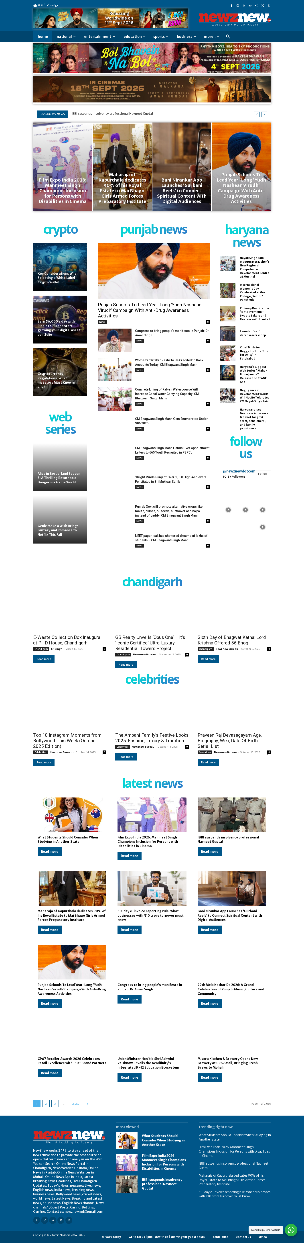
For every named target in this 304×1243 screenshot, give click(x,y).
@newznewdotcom (239, 471)
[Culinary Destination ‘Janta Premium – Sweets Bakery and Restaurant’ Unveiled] (227, 313)
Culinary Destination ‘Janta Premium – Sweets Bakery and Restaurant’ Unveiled (255, 314)
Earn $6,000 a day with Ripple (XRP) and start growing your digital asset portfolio (59, 328)
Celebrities (40, 752)
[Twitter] (263, 5)
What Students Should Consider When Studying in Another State (68, 839)
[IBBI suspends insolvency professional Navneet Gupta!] (232, 814)
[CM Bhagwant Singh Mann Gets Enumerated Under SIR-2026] (115, 428)
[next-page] (87, 1103)
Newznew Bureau (144, 654)
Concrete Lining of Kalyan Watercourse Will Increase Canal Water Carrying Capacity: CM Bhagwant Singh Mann (167, 394)
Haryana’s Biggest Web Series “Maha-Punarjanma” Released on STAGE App (253, 374)
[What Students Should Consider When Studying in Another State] (72, 814)
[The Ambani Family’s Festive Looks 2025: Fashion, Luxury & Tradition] (151, 711)
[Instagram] (238, 5)
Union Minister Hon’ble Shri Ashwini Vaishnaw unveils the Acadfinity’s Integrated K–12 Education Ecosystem (148, 1063)
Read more (43, 659)
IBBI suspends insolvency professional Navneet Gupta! (112, 114)
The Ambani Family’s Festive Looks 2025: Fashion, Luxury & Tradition (151, 737)
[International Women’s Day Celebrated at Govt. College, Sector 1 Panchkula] (227, 290)
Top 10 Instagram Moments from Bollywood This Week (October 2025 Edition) (67, 740)
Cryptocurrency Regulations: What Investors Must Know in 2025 (56, 380)
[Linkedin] (244, 5)
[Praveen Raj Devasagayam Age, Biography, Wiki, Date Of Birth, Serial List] (234, 711)
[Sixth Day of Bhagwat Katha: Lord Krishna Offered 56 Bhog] (234, 613)
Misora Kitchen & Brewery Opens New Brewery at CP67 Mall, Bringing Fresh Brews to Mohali (228, 1063)
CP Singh (56, 648)
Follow (263, 474)
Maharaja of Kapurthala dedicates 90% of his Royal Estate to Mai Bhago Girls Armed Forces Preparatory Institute (72, 915)
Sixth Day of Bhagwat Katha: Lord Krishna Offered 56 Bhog (232, 640)
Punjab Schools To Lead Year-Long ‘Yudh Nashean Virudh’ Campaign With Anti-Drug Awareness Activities (149, 310)
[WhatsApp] (269, 5)
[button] (228, 37)
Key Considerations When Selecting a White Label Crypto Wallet (58, 278)
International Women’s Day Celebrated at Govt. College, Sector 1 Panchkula (254, 292)
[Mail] (250, 5)
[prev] (257, 114)
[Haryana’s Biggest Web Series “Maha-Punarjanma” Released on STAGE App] (227, 372)
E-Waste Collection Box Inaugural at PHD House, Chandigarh (67, 640)
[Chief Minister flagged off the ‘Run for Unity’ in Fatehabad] (227, 353)
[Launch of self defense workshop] (227, 333)
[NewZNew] (235, 19)
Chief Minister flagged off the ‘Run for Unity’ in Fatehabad (254, 353)
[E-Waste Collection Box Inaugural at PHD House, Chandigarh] (69, 613)
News (102, 321)
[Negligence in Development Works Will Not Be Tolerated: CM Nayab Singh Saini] (227, 395)
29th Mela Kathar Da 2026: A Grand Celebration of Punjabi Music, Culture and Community (231, 989)
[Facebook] (231, 5)
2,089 (75, 1104)
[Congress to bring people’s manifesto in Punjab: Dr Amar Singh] (115, 340)
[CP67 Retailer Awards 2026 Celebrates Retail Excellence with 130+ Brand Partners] (72, 1036)
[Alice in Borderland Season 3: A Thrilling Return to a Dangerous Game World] (60, 467)
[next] (264, 114)
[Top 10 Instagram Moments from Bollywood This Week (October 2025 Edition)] (69, 711)
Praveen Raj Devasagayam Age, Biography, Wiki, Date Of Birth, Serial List (230, 740)
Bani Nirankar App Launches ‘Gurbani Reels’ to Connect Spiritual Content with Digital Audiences (230, 915)
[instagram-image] (228, 492)
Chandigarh (41, 648)
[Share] (256, 5)
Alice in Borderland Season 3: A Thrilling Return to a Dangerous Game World (59, 478)
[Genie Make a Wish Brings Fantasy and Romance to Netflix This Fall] (60, 520)
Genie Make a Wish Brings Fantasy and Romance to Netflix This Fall (58, 530)
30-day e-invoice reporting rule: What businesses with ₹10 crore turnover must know (151, 915)
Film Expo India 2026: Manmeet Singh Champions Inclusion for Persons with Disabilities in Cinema (148, 841)
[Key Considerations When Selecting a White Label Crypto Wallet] (60, 267)
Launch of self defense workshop (253, 333)
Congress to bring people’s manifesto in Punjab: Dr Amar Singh (150, 987)
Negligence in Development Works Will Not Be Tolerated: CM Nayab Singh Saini (255, 395)
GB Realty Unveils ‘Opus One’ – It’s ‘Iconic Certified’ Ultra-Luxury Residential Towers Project (150, 643)
